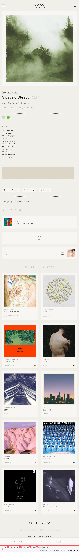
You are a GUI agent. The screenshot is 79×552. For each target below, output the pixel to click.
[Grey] (3, 117)
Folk (32, 108)
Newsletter (56, 530)
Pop (44, 510)
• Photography (7, 202)
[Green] (8, 117)
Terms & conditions (45, 536)
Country (26, 108)
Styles (42, 530)
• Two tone (18, 202)
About (49, 530)
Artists (21, 530)
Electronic (46, 317)
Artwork (28, 530)
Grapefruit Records (11, 103)
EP (51, 317)
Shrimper (25, 103)
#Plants (26, 202)
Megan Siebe (10, 92)
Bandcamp (30, 190)
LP (3, 108)
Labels (35, 530)
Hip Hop (45, 413)
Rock (5, 317)
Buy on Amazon (12, 190)
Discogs (46, 190)
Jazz (13, 365)
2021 (35, 97)
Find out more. (60, 542)
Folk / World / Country (13, 108)
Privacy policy (32, 536)
